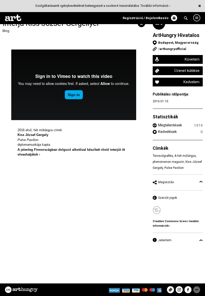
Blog (6, 31)
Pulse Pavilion (28, 140)
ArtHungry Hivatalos (176, 35)
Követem (192, 59)
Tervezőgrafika (163, 156)
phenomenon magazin (168, 162)
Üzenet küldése (186, 70)
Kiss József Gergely (33, 135)
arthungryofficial (172, 49)
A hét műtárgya (185, 156)
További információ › (155, 6)
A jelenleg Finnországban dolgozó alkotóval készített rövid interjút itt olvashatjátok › (71, 152)
